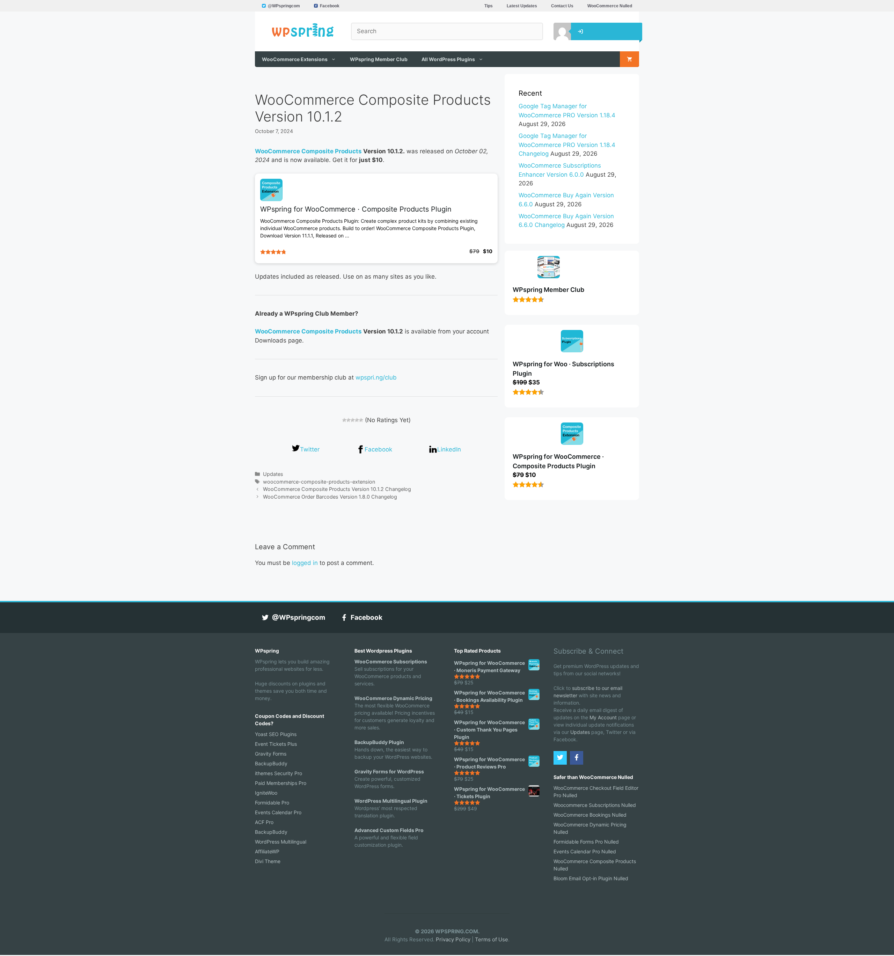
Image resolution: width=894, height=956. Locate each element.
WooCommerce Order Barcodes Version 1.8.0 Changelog (330, 497)
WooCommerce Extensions (295, 59)
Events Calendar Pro (278, 812)
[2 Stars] (348, 420)
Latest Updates (522, 5)
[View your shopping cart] (629, 59)
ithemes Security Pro (278, 773)
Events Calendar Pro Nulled (585, 851)
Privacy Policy (453, 939)
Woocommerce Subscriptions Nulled (595, 805)
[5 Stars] (361, 420)
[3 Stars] (353, 420)
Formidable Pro (272, 803)
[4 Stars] (357, 420)
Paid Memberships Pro (280, 783)
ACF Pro (264, 822)
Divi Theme (267, 861)
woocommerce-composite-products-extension (319, 482)
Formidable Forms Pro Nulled (586, 842)
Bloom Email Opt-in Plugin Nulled (591, 878)
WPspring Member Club (379, 59)
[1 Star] (344, 420)
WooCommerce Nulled (609, 5)
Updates (273, 474)
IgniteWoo (266, 793)
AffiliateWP (267, 851)
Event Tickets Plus (276, 744)
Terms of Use (491, 939)
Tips (488, 5)
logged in (305, 562)
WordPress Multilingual (280, 842)
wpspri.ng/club (376, 377)
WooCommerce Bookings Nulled (590, 815)
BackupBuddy (271, 763)
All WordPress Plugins (448, 59)
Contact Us (562, 5)
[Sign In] (557, 31)
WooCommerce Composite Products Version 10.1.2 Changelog (337, 489)
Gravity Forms (270, 754)
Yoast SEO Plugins (275, 734)
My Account (603, 717)
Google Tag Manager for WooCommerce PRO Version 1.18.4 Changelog (567, 144)
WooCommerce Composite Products (308, 151)
